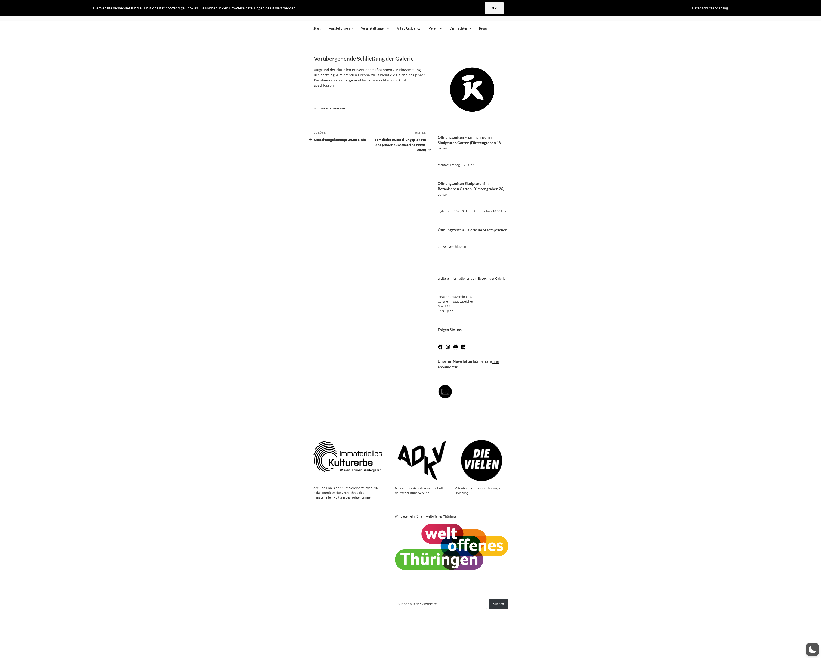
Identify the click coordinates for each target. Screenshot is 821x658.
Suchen (498, 604)
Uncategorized (333, 108)
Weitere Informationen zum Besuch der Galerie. (472, 278)
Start (317, 28)
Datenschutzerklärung (710, 8)
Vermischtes (459, 28)
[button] (812, 649)
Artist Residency (409, 28)
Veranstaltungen (373, 28)
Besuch (484, 28)
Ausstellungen (339, 28)
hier (495, 361)
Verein (433, 28)
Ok (494, 8)
